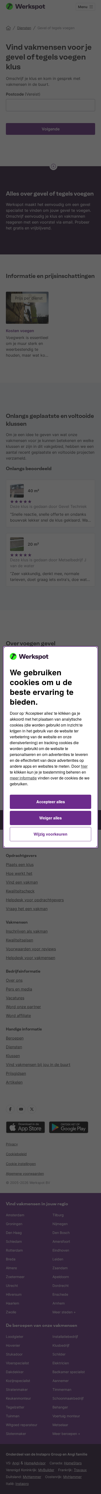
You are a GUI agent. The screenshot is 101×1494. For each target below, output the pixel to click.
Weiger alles (50, 818)
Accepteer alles (50, 801)
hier (84, 766)
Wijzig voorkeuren (50, 834)
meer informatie (23, 778)
